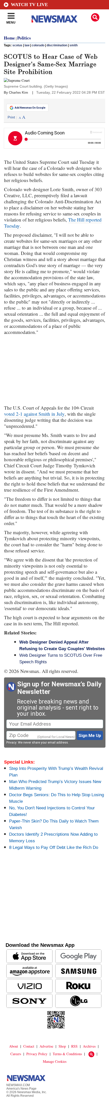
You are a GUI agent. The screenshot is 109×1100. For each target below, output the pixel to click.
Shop (62, 1046)
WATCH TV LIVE (29, 4)
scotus (17, 45)
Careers (15, 1053)
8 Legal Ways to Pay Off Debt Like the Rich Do (53, 847)
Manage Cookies (54, 1061)
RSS (74, 1046)
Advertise (46, 1046)
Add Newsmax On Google (30, 107)
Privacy (11, 742)
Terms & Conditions (67, 1053)
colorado (38, 45)
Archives (89, 1046)
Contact (28, 1046)
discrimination (57, 45)
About (13, 1046)
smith (73, 45)
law (27, 45)
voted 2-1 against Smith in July (34, 414)
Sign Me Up (90, 735)
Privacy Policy (36, 1053)
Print (11, 117)
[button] (95, 17)
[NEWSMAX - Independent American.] (54, 19)
